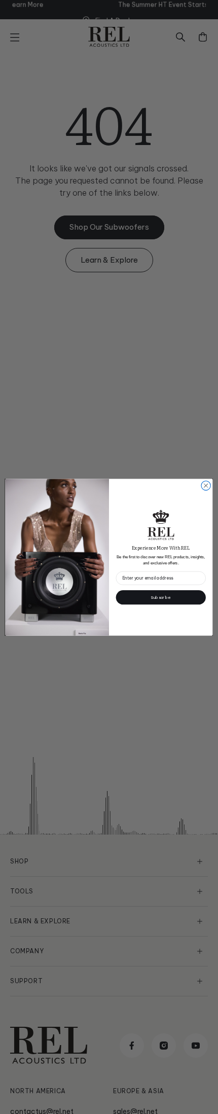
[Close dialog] (205, 485)
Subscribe (160, 596)
